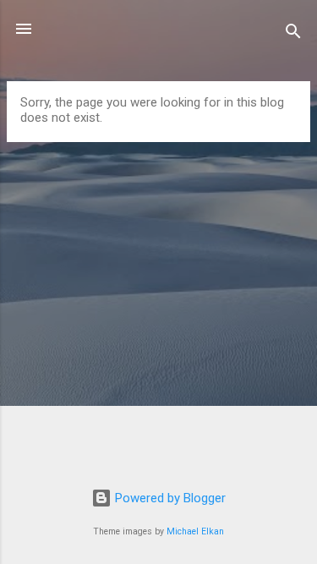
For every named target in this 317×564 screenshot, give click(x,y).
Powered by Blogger (169, 498)
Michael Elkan (195, 531)
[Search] (293, 34)
